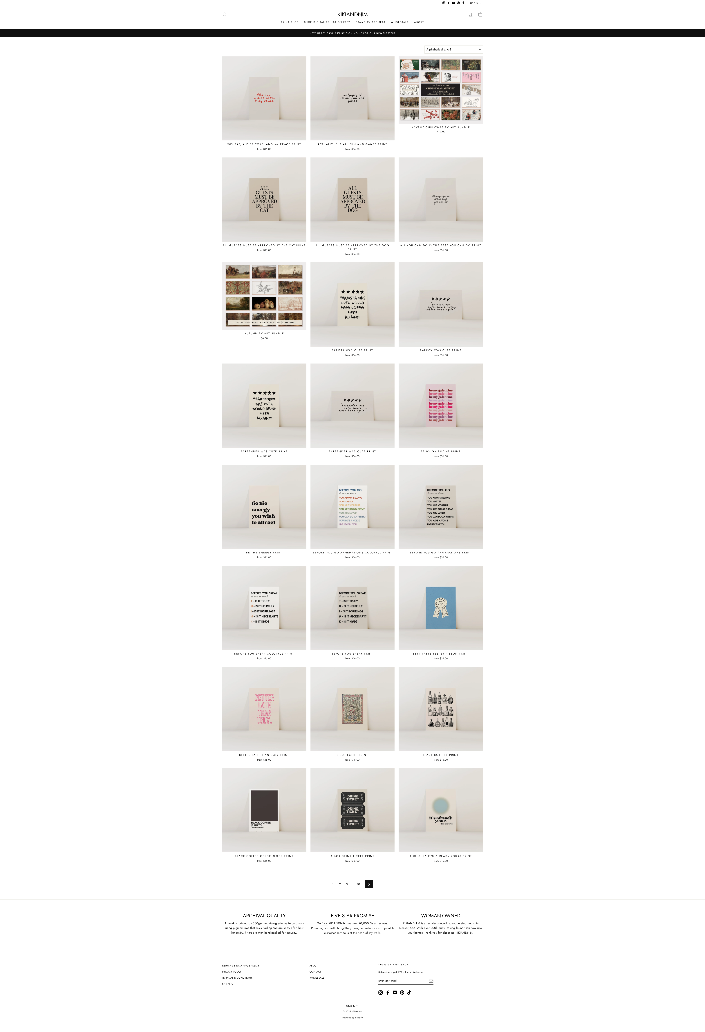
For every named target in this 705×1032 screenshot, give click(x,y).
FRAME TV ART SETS (370, 22)
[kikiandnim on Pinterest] (402, 992)
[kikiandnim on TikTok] (409, 992)
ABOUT (419, 22)
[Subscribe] (431, 980)
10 (358, 884)
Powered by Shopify (352, 1017)
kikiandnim (352, 14)
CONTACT (315, 971)
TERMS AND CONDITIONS (237, 978)
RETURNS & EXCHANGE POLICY (240, 965)
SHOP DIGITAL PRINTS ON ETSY (327, 22)
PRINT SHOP (290, 22)
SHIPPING (228, 984)
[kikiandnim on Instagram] (380, 992)
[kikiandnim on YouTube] (395, 992)
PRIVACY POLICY (232, 971)
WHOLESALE (400, 22)
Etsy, (325, 923)
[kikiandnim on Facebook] (388, 992)
